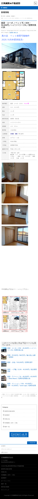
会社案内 (3, 446)
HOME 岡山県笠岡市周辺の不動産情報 (12, 466)
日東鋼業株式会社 (16, 495)
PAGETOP (33, 442)
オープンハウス (5, 481)
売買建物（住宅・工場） (11, 423)
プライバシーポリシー (6, 449)
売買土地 (7, 419)
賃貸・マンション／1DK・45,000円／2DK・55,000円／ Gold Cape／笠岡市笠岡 (21, 384)
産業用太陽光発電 (10, 411)
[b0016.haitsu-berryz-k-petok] (15, 313)
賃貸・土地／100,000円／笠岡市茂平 (20, 362)
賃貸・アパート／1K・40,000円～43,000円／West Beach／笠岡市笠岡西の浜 (22, 377)
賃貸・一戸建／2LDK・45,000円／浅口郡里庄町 (22, 370)
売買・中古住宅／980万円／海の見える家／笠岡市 (21, 356)
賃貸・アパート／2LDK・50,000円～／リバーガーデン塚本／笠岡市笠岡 (10, 396)
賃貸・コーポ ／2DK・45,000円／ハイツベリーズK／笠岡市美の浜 (21, 349)
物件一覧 (16, 32)
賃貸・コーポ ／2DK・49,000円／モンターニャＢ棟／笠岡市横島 (28, 395)
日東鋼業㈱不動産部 (10, 3)
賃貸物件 (11, 32)
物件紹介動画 (5, 487)
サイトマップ (5, 490)
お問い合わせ (4, 452)
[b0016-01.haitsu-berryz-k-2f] (15, 332)
